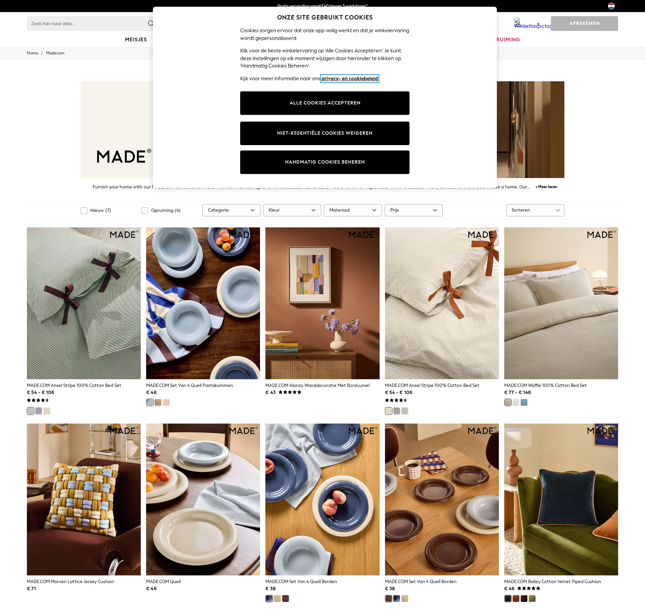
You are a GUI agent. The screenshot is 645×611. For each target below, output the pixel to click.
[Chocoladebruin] (524, 598)
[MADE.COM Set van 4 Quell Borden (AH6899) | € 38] (322, 499)
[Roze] (166, 402)
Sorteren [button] (521, 210)
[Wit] (516, 402)
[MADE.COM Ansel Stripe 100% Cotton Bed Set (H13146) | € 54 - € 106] (442, 303)
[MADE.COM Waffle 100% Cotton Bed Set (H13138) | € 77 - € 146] (561, 303)
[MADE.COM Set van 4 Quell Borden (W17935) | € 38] (442, 499)
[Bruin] (285, 598)
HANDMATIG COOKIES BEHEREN (325, 162)
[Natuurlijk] (46, 410)
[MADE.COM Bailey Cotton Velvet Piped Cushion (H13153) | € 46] (561, 499)
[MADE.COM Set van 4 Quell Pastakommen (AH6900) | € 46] (203, 303)
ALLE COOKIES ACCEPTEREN (325, 103)
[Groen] (30, 410)
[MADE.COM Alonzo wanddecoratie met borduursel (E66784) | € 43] (322, 303)
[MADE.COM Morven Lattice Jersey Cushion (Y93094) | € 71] (84, 499)
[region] (325, 97)
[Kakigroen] (532, 598)
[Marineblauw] (524, 402)
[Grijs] (38, 410)
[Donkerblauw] (508, 598)
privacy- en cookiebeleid (349, 79)
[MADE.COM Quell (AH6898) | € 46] (203, 499)
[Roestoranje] (516, 598)
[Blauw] (149, 402)
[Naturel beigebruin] (508, 402)
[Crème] (158, 402)
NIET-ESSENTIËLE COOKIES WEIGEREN (325, 133)
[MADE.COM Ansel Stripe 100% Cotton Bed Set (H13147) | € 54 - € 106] (84, 303)
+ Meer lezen (546, 185)
